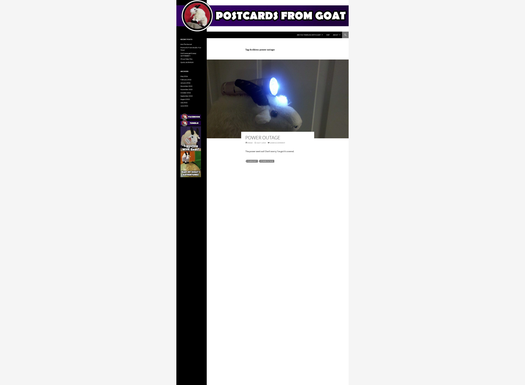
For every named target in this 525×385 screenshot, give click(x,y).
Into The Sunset (186, 44)
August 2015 (185, 99)
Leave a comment (277, 143)
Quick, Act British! (187, 62)
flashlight (252, 161)
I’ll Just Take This (186, 59)
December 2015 (186, 86)
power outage (267, 161)
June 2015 (184, 106)
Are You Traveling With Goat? (309, 35)
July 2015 (183, 103)
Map (327, 35)
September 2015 (186, 96)
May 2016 (184, 76)
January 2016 (185, 83)
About (335, 35)
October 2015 (185, 93)
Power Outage (262, 137)
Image (250, 143)
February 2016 (185, 80)
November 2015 (186, 89)
